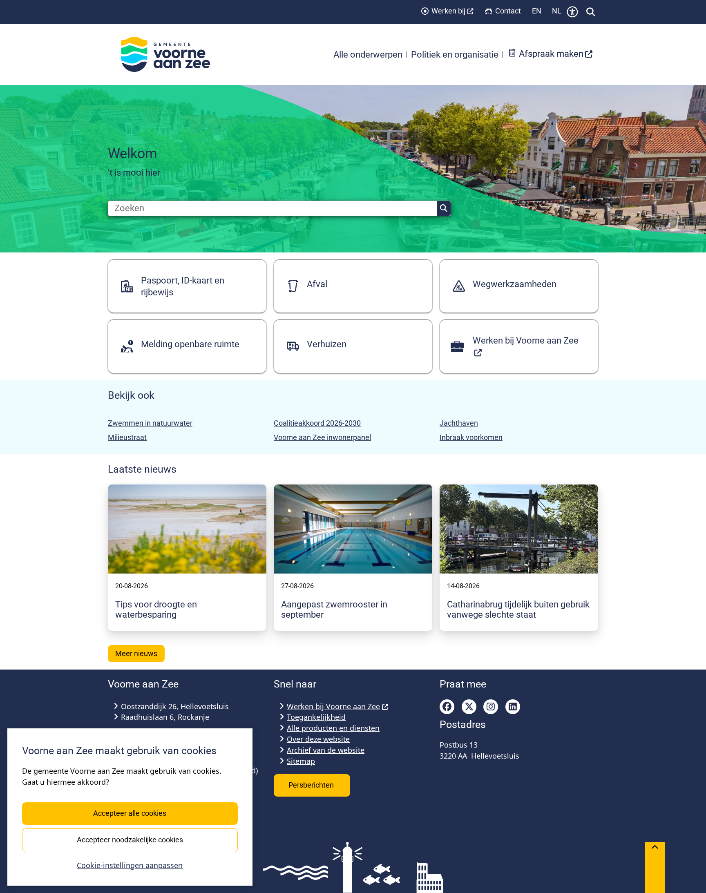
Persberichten (311, 785)
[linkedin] (512, 706)
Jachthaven (459, 423)
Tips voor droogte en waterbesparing (156, 609)
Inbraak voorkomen (471, 437)
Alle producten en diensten (333, 728)
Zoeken (444, 208)
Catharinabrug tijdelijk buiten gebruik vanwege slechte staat (518, 609)
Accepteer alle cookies (129, 813)
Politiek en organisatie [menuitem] (454, 54)
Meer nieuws (136, 653)
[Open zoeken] (590, 11)
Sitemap (301, 761)
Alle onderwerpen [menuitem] (367, 54)
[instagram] (490, 706)
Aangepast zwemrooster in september (334, 609)
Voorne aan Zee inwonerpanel (322, 437)
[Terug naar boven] (655, 867)
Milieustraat (127, 437)
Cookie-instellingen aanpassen (130, 865)
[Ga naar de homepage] (170, 54)
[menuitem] (550, 54)
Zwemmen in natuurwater (150, 423)
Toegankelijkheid (316, 717)
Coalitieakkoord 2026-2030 (317, 423)
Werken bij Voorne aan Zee (333, 706)
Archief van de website (325, 750)
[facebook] (447, 706)
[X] (469, 706)
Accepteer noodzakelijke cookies (130, 839)
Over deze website (318, 739)
